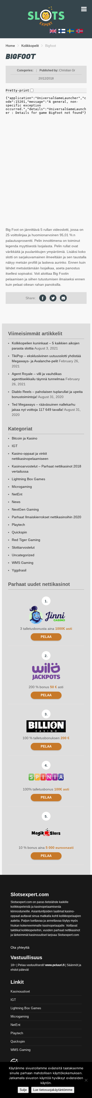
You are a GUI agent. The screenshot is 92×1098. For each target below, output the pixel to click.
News (16, 502)
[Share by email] (63, 298)
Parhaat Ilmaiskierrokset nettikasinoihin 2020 (46, 517)
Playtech (18, 525)
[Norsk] (79, 30)
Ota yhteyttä (20, 947)
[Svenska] (70, 30)
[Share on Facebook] (42, 298)
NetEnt (17, 494)
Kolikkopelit (30, 46)
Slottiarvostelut (23, 547)
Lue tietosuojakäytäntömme (52, 1090)
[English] (53, 30)
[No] (85, 1080)
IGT (15, 446)
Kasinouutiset (20, 991)
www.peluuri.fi (55, 965)
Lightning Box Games (28, 479)
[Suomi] (61, 30)
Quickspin (19, 532)
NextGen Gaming (25, 509)
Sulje (23, 1090)
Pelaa (46, 637)
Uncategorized (23, 555)
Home (10, 46)
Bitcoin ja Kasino (24, 438)
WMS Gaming (22, 563)
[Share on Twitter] (53, 298)
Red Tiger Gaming (26, 540)
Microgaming (22, 487)
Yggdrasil (19, 570)
